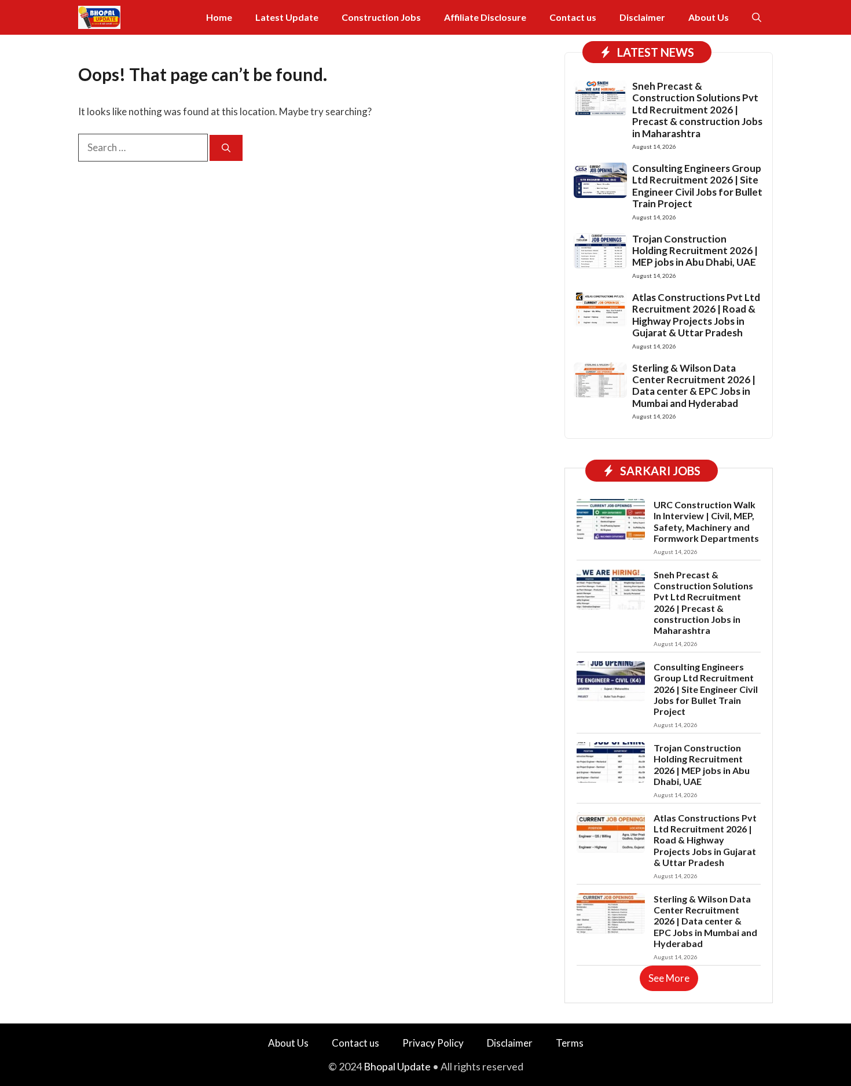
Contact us (572, 17)
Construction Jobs (381, 17)
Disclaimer (642, 17)
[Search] (226, 148)
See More (668, 978)
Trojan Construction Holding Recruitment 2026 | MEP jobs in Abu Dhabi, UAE (695, 251)
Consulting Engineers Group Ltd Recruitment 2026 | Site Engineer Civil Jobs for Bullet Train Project (697, 186)
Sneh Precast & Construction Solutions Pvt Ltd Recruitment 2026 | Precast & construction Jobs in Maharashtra (697, 110)
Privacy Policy (433, 1043)
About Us (708, 17)
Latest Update (286, 17)
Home (219, 17)
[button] (756, 17)
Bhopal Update (397, 1066)
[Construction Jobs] (99, 17)
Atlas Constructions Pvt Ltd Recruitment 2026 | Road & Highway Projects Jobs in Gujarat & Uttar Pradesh (696, 315)
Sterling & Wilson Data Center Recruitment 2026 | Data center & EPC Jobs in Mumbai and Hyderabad (693, 385)
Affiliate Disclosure (485, 17)
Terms (570, 1043)
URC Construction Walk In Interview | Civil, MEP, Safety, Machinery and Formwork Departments (706, 521)
